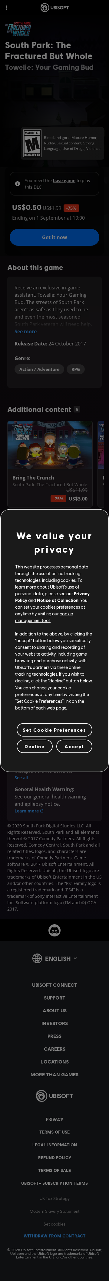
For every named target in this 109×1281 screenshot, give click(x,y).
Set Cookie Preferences (54, 730)
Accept (74, 746)
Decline (35, 746)
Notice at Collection (57, 600)
